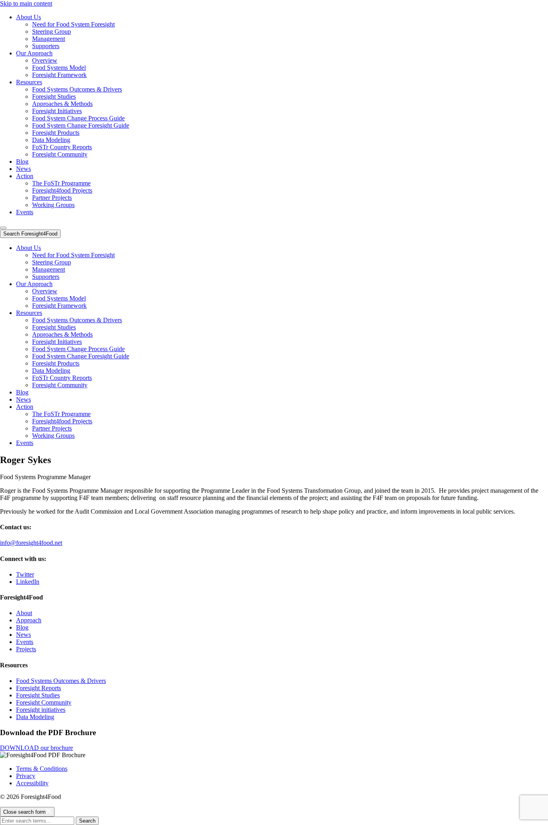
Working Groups (53, 204)
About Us (28, 17)
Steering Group (51, 31)
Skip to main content (26, 3)
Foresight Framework (59, 74)
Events (24, 212)
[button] (3, 228)
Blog (22, 161)
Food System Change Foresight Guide (80, 125)
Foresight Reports (38, 688)
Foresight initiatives (40, 709)
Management (48, 38)
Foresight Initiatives (57, 111)
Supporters (45, 46)
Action (24, 176)
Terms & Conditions (41, 768)
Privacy (25, 775)
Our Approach (34, 53)
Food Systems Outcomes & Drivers (77, 89)
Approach (28, 620)
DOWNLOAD (36, 747)
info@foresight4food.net (31, 542)
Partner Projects (52, 197)
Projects (26, 649)
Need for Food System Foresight (73, 24)
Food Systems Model (59, 67)
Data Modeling (51, 139)
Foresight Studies (54, 96)
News (23, 168)
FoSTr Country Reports (62, 147)
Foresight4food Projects (62, 190)
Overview (44, 60)
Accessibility (32, 783)
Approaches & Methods (62, 103)
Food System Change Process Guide (78, 118)
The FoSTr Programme (61, 183)
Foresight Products (55, 132)
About (24, 613)
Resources (29, 82)
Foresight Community (59, 154)
